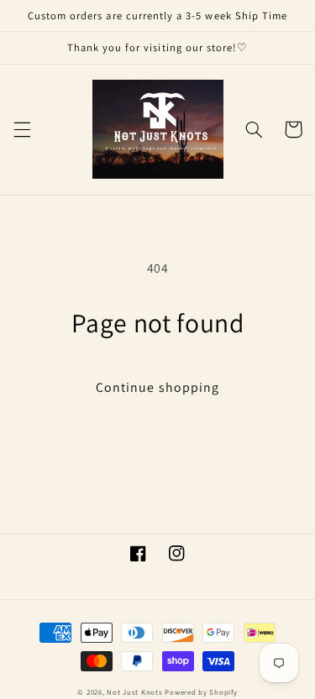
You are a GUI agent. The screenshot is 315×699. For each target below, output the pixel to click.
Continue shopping (157, 387)
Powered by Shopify (201, 692)
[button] (22, 129)
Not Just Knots (134, 692)
